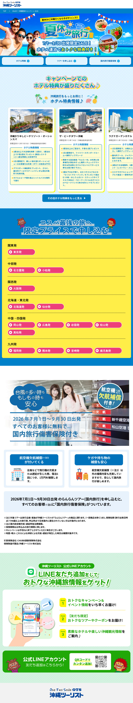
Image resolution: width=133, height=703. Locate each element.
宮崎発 (75, 351)
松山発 (104, 325)
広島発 (46, 325)
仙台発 (46, 307)
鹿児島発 (105, 351)
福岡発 (17, 351)
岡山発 (17, 325)
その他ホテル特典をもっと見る (65, 198)
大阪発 (17, 288)
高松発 (17, 332)
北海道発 (18, 307)
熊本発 (46, 351)
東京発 (17, 252)
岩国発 (75, 325)
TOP (4, 11)
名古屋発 (18, 270)
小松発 (46, 270)
